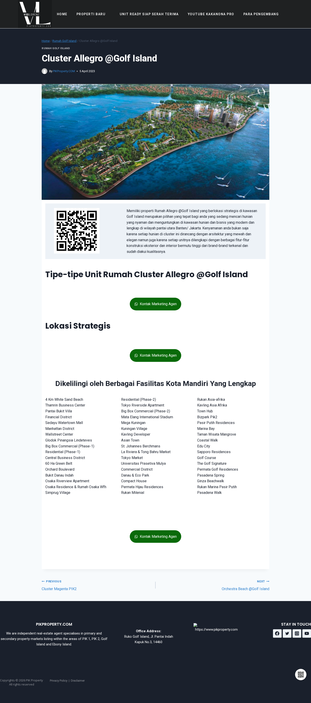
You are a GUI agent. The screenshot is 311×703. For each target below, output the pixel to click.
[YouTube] (306, 633)
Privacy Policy (58, 680)
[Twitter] (287, 633)
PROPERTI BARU (91, 14)
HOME (62, 14)
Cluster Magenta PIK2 (59, 585)
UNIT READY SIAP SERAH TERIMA (149, 14)
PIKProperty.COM (64, 71)
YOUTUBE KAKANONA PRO (211, 14)
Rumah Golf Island (56, 48)
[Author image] (44, 71)
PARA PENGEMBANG (261, 14)
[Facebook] (277, 633)
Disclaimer (78, 680)
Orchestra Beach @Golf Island (245, 585)
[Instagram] (297, 633)
